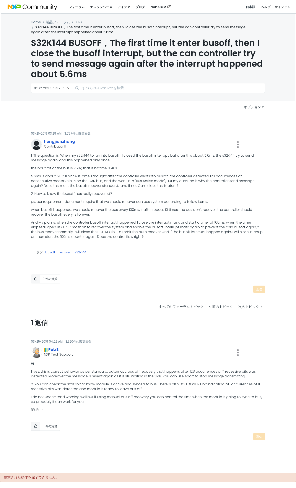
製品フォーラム (58, 22)
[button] (238, 144)
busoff (50, 252)
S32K (79, 22)
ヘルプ (266, 7)
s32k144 (80, 252)
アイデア (124, 7)
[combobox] (168, 88)
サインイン (283, 7)
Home (36, 22)
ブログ (140, 7)
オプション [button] (252, 107)
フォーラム (77, 7)
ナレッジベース (101, 7)
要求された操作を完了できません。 (31, 477)
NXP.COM (158, 7)
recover (65, 252)
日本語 (250, 7)
